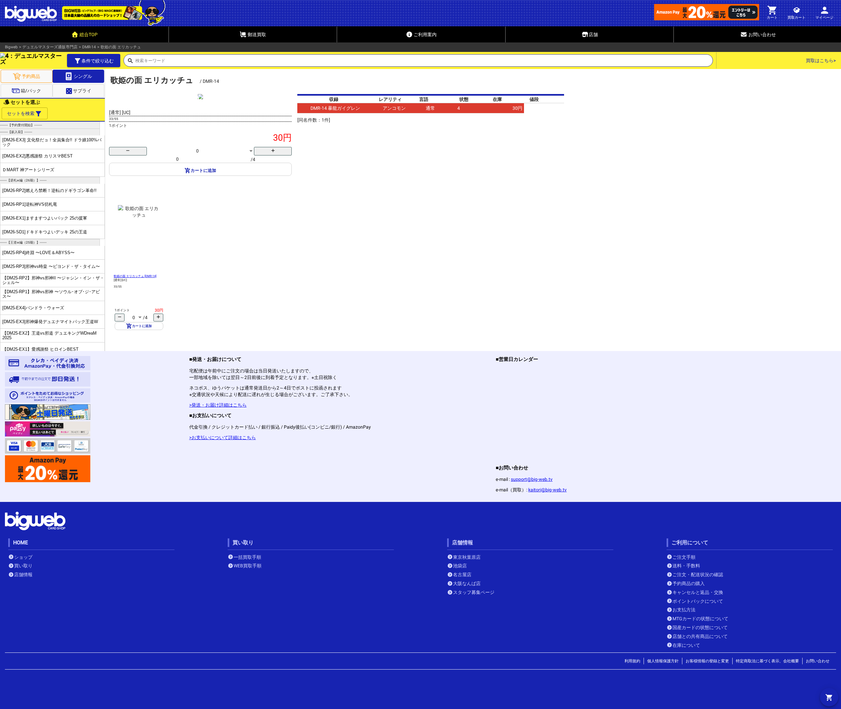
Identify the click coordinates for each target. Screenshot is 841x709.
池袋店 (460, 565)
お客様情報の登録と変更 (707, 661)
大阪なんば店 (467, 583)
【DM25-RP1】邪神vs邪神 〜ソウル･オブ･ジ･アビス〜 (51, 293)
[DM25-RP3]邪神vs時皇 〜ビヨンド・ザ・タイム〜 (51, 266)
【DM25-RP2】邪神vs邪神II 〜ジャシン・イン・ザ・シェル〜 (53, 280)
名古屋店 (462, 574)
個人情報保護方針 (663, 661)
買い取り (23, 565)
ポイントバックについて (697, 601)
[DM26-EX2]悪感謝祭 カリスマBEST (37, 156)
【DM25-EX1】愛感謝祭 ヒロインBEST (40, 349)
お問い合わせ (818, 661)
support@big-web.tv (532, 479)
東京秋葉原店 (467, 557)
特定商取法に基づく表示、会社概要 (767, 661)
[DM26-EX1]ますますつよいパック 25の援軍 (44, 218)
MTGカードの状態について (700, 618)
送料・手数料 (686, 565)
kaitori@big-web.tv (547, 489)
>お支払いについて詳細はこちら (222, 437)
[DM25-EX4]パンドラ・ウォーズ (33, 307)
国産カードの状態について (700, 627)
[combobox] (424, 62)
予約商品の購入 (688, 583)
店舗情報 (23, 574)
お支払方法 (683, 609)
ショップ (23, 557)
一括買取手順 (247, 557)
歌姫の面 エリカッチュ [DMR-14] (135, 276)
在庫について (686, 645)
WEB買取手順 (247, 565)
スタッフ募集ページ (473, 592)
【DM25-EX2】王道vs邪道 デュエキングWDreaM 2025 (49, 335)
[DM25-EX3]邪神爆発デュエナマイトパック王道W (50, 321)
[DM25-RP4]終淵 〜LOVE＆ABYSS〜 (38, 252)
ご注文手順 (683, 557)
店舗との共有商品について (700, 636)
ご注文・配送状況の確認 (697, 574)
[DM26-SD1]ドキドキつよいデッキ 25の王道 (44, 231)
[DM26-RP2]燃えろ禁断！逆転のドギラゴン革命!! (49, 190)
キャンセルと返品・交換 (697, 592)
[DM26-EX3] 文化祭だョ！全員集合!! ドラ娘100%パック (52, 142)
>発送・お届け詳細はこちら (218, 405)
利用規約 (632, 661)
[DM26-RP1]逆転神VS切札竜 (29, 204)
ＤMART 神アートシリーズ (28, 169)
